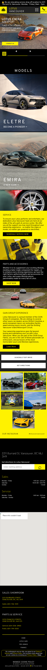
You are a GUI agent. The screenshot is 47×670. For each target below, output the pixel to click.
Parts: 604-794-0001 (10, 629)
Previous (16, 51)
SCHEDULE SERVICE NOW (17, 234)
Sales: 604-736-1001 (10, 604)
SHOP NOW (11, 283)
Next (30, 51)
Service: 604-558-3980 (11, 626)
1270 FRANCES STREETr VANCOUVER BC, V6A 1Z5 (12, 620)
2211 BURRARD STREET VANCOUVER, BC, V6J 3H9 (12, 599)
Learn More (11, 346)
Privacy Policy (17, 653)
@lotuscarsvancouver (37, 434)
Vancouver (16, 10)
